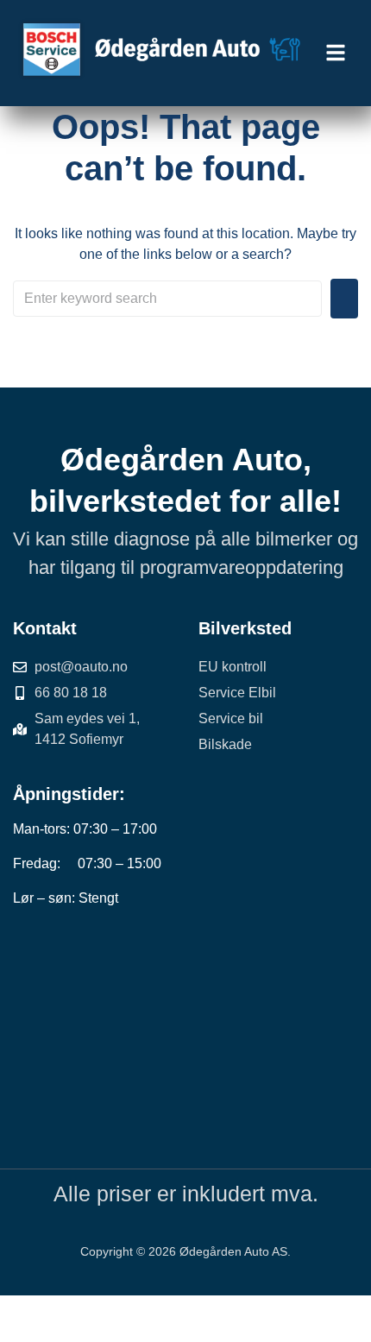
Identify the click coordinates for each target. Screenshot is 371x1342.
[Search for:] (167, 298)
